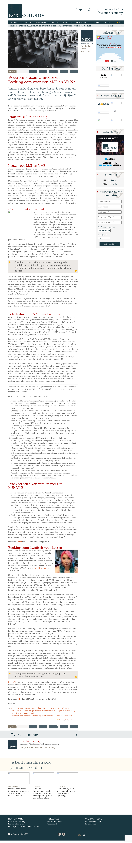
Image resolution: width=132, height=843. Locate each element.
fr (122, 22)
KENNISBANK (27, 22)
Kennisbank (52, 824)
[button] (43, 49)
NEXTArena (67, 22)
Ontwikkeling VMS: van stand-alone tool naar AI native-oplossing (66, 792)
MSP (66, 720)
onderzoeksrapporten (47, 22)
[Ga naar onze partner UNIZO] (116, 104)
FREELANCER (53, 819)
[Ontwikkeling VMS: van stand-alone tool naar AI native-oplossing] (67, 778)
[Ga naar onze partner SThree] (116, 76)
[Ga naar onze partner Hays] (103, 85)
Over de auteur (24, 734)
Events (96, 22)
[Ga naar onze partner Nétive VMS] (116, 113)
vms (76, 720)
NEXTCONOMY (15, 819)
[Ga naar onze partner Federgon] (103, 122)
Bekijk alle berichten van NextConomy (37, 747)
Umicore (72, 720)
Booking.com (40, 568)
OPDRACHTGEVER (94, 819)
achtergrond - (14, 786)
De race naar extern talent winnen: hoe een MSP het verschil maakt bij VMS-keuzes (18, 792)
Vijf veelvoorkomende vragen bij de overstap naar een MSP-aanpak (41, 716)
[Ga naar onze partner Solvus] (103, 113)
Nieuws (14, 22)
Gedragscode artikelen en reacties (23, 826)
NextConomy (87, 44)
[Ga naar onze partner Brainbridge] (103, 76)
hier (20, 542)
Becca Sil (12, 682)
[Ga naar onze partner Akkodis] (103, 104)
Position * (102, 235)
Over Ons (108, 22)
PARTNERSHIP (82, 22)
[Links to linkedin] (60, 834)
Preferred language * (107, 227)
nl (117, 22)
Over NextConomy (30, 741)
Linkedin (112, 180)
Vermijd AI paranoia (28, 26)
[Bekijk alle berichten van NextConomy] (87, 36)
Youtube (113, 184)
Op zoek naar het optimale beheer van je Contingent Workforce (40, 708)
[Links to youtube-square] (64, 834)
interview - (37, 786)
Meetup (61, 720)
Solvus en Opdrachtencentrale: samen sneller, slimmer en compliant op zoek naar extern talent (43, 793)
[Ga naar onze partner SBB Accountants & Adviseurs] (116, 122)
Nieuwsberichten (54, 821)
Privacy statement (16, 824)
